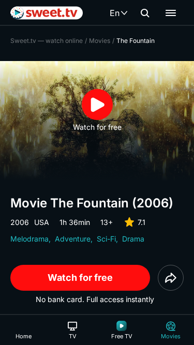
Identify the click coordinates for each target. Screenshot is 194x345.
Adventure (73, 238)
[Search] (145, 13)
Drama (133, 238)
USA (41, 222)
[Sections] (171, 13)
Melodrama (29, 238)
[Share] (171, 278)
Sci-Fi (106, 238)
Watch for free (80, 277)
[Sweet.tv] (46, 13)
